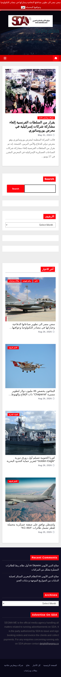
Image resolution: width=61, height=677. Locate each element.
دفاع (28, 665)
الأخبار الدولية (13, 348)
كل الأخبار (36, 665)
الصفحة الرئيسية (50, 665)
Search (49, 179)
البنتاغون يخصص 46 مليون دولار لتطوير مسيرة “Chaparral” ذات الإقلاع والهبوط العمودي (33, 394)
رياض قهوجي (27, 281)
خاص (36, 281)
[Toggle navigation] (5, 58)
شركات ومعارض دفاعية (46, 118)
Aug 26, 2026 (45, 332)
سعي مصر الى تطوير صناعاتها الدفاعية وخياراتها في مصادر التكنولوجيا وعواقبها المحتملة (33, 327)
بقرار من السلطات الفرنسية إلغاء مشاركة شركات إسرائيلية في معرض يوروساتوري (32, 126)
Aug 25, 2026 (45, 532)
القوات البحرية (13, 414)
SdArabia (47, 31)
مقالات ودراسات (14, 281)
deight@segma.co (49, 643)
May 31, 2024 (45, 135)
